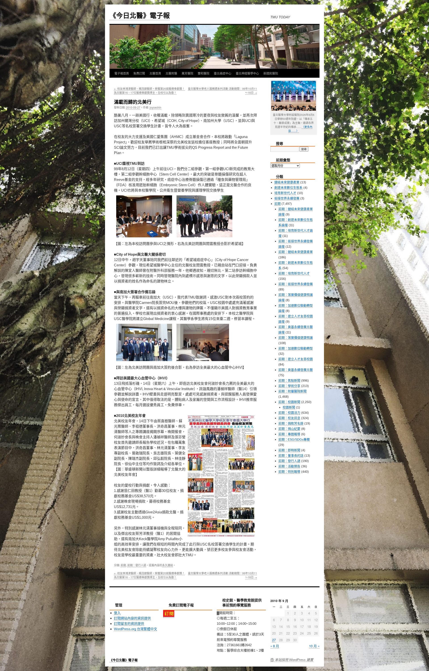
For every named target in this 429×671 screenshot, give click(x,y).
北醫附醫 (171, 73)
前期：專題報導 (289, 434)
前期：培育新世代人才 (294, 273)
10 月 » (314, 646)
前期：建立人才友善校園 (295, 359)
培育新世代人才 (285, 193)
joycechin (155, 107)
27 (274, 640)
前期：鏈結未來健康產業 (295, 252)
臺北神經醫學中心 (247, 73)
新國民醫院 (270, 73)
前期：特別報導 (289, 471)
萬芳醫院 (187, 73)
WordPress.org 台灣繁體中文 (135, 629)
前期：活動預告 (289, 466)
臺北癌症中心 (222, 73)
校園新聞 (289, 407)
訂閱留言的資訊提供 (129, 623)
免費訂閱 (139, 73)
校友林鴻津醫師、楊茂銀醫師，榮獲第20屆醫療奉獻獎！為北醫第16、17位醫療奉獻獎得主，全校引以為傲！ (149, 90)
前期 (123, 565)
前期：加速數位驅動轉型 (295, 348)
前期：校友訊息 (289, 418)
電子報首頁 (121, 73)
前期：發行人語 (136, 565)
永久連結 (167, 565)
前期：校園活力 (289, 412)
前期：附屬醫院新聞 (292, 391)
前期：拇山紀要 (289, 429)
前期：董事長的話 (290, 455)
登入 (117, 613)
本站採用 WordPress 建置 (294, 660)
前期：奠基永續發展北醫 (295, 370)
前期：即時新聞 (289, 450)
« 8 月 (274, 646)
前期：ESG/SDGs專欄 (294, 439)
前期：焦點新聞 (289, 380)
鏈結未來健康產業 (286, 182)
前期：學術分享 (289, 386)
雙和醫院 (203, 73)
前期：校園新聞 (289, 402)
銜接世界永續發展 (286, 198)
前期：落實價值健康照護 (295, 337)
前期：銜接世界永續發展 (295, 284)
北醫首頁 (155, 73)
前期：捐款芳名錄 (290, 423)
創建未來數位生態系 (288, 187)
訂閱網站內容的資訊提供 (132, 618)
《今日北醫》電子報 (139, 15)
